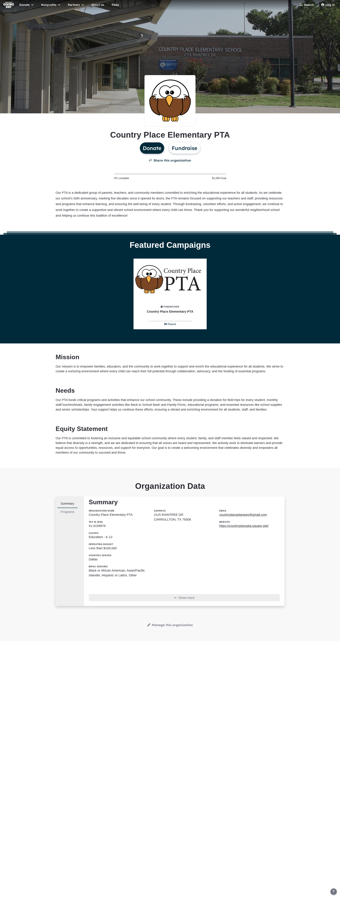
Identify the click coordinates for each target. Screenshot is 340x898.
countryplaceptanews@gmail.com (243, 514)
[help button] (333, 891)
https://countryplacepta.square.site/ (244, 526)
